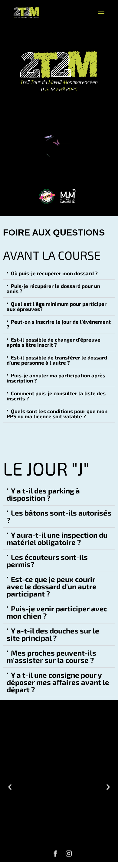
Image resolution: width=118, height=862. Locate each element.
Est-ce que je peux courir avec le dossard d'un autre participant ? (52, 586)
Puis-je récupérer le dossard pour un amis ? (53, 288)
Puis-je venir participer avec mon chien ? (57, 612)
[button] (59, 273)
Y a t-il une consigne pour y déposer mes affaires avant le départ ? (58, 682)
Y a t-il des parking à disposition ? (43, 494)
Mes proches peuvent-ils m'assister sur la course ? (51, 656)
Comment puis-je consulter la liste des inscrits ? (56, 395)
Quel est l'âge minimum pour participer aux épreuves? (57, 306)
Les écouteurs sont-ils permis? (47, 561)
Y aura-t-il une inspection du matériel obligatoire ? (57, 538)
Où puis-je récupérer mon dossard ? (54, 273)
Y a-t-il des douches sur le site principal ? (53, 634)
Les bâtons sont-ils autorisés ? (59, 516)
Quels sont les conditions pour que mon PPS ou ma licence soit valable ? (57, 413)
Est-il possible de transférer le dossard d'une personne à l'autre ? (57, 360)
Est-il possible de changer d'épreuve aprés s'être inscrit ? (53, 342)
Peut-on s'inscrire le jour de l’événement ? (59, 324)
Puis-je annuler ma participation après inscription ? (56, 377)
